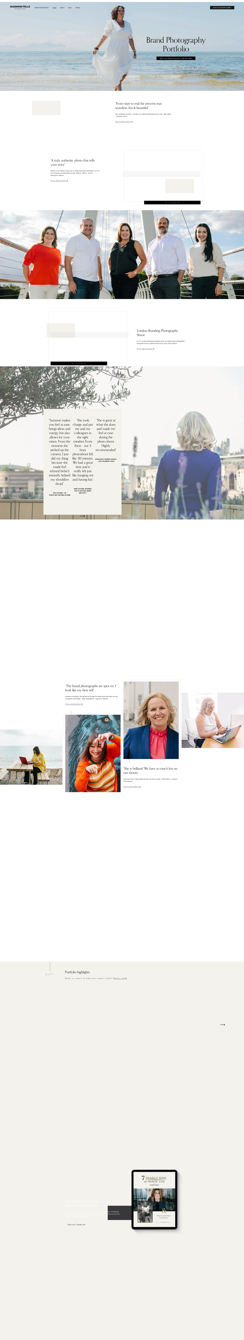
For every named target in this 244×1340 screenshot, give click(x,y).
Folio (54, 8)
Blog (70, 8)
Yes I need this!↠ (172, 203)
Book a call (120, 978)
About (62, 8)
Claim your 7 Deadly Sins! (76, 1225)
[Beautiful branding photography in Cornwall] (95, 983)
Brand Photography (42, 8)
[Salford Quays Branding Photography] (215, 983)
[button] (81, 516)
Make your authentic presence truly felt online (176, 58)
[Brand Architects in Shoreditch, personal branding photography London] (155, 983)
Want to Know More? (222, 8)
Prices (77, 8)
